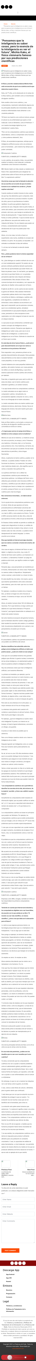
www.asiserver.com (18, 1348)
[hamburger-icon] (33, 18)
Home (5, 24)
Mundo (13, 24)
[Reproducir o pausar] (9, 1357)
